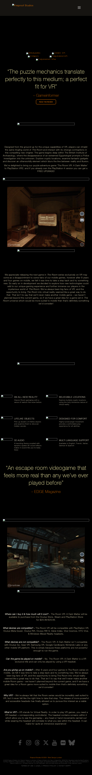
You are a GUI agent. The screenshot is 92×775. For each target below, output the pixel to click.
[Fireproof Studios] (31, 5)
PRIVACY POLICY (49, 766)
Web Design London (55, 757)
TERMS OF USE (27, 766)
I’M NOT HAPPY (64, 766)
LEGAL (38, 766)
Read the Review (46, 102)
